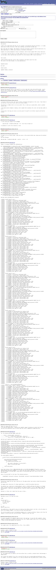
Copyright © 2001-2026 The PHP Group (10, 568)
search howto (45, 3)
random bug (52, 3)
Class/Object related (21, 10)
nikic (19, 9)
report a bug (35, 3)
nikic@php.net (12, 115)
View (2, 13)
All (1, 80)
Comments (6, 80)
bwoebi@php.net (12, 560)
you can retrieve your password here (20, 17)
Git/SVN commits (17, 80)
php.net (25, 3)
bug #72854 (7, 532)
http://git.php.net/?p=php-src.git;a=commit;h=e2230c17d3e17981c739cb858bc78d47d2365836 (23, 531)
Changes (10, 80)
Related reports (23, 80)
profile (21, 9)
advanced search (40, 3)
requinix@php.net (12, 82)
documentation (32, 3)
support (28, 3)
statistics (49, 3)
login (55, 3)
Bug (2, 6)
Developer (6, 13)
